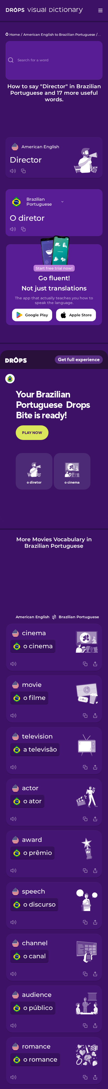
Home (14, 35)
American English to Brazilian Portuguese (59, 35)
